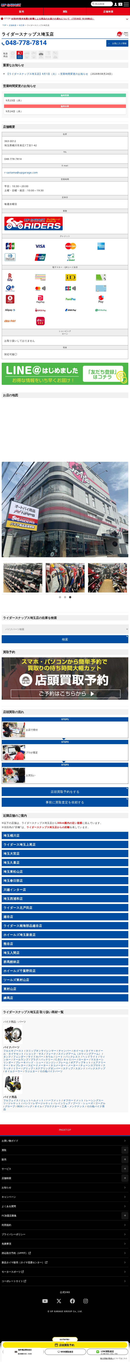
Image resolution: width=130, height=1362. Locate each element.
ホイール (78, 1050)
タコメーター (58, 1065)
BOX (20, 1106)
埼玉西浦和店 (13, 898)
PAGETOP (65, 1129)
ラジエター (31, 1071)
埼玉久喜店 (12, 862)
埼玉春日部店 (13, 880)
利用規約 (6, 1225)
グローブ (10, 1106)
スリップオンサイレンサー (41, 1050)
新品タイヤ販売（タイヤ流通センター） (23, 1262)
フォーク (51, 1053)
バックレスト (72, 1056)
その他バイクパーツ (51, 1071)
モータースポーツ (11, 1271)
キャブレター (18, 1065)
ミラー (17, 1068)
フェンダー (19, 1056)
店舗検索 (108, 11)
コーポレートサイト (13, 1281)
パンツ (27, 1103)
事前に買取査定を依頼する (65, 802)
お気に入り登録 (119, 43)
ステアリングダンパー (48, 1068)
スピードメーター (38, 1065)
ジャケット (14, 1103)
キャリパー (70, 1059)
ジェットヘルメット (32, 1100)
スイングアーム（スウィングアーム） (79, 1053)
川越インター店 (15, 889)
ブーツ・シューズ (83, 1103)
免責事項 (6, 1243)
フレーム (63, 1062)
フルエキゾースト (13, 1050)
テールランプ (20, 1059)
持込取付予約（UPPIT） (15, 1253)
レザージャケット (43, 1103)
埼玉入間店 (12, 953)
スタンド (80, 1068)
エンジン (51, 1062)
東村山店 (10, 989)
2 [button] (65, 607)
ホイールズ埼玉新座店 (20, 935)
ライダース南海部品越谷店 (23, 926)
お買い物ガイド (10, 1140)
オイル (38, 1106)
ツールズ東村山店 (16, 980)
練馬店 (8, 998)
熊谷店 (8, 944)
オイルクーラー (14, 1071)
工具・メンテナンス (73, 1106)
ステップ (68, 1068)
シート (59, 1056)
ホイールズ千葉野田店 (20, 971)
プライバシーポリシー (13, 1234)
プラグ (34, 1059)
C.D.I (58, 1059)
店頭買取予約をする (65, 792)
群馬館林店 (12, 962)
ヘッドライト (90, 1056)
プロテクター (52, 1106)
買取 (65, 11)
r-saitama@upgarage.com (21, 172)
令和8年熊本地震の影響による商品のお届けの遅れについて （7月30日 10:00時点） (52, 18)
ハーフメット (53, 1100)
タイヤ (89, 1050)
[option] (23, 577)
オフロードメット (73, 1100)
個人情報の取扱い (107, 1358)
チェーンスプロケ (90, 1065)
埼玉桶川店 (12, 835)
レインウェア (63, 1103)
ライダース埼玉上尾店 (20, 844)
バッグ (28, 1106)
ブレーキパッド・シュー (30, 1062)
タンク (7, 1056)
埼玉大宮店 (12, 853)
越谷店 (8, 917)
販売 (21, 11)
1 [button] (60, 607)
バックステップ (96, 1068)
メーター (73, 1065)
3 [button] (70, 607)
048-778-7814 (26, 42)
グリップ (28, 1068)
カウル (49, 1056)
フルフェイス (11, 1100)
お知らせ (6, 1187)
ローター (84, 1059)
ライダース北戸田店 (18, 908)
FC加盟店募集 (9, 1215)
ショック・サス (35, 1053)
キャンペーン (9, 1196)
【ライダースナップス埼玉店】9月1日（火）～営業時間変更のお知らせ (47, 73)
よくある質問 (9, 1206)
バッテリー (46, 1059)
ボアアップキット (81, 1062)
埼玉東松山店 (13, 871)
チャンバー (65, 1050)
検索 (65, 639)
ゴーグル (100, 1103)
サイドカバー (35, 1056)
